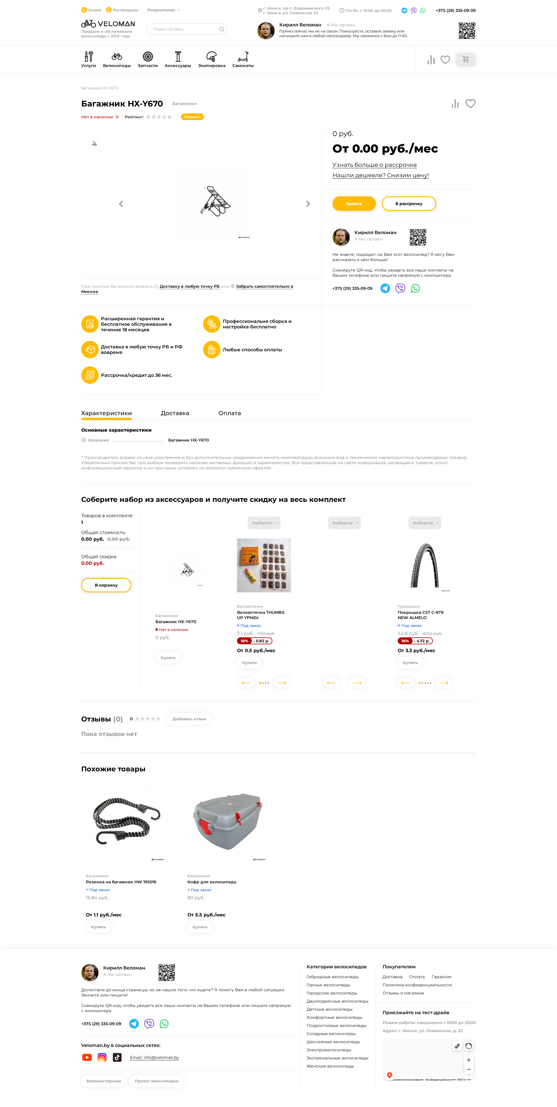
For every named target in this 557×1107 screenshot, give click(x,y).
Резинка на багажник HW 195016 (121, 881)
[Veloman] (108, 24)
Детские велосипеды (329, 1009)
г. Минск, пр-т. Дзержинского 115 (296, 8)
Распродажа (125, 10)
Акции (94, 10)
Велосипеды (117, 65)
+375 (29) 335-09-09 (456, 10)
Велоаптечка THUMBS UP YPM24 (261, 615)
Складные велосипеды (331, 1033)
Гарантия (441, 976)
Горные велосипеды (328, 984)
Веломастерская (103, 1081)
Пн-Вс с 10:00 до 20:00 (369, 10)
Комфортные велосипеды (334, 1017)
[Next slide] (282, 683)
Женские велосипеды (330, 1066)
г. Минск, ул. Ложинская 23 (290, 12)
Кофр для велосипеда (211, 881)
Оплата (417, 976)
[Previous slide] (246, 683)
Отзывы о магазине (403, 993)
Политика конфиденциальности (417, 984)
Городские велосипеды (332, 993)
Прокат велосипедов (156, 1081)
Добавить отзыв (189, 719)
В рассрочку (409, 203)
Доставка (392, 976)
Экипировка (211, 65)
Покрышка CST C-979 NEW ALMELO (421, 615)
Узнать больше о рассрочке (374, 164)
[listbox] (264, 522)
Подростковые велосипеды (336, 1025)
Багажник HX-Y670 (175, 621)
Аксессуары (178, 65)
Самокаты (243, 65)
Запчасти (148, 65)
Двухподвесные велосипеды (337, 1001)
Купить (354, 203)
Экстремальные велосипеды (337, 1058)
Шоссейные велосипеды (333, 1041)
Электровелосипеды (329, 1049)
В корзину (106, 585)
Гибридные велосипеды (333, 976)
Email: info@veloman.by (154, 1057)
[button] (121, 203)
